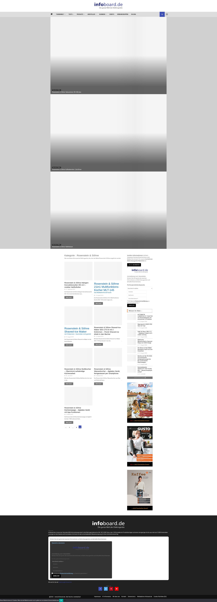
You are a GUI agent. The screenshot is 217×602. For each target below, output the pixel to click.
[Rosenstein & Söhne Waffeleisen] (108, 210)
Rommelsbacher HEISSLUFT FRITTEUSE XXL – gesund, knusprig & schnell (145, 369)
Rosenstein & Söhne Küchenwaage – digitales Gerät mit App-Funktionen (77, 410)
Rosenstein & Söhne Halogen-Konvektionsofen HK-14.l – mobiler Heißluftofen (76, 285)
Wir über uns (116, 596)
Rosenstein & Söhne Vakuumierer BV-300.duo (66, 92)
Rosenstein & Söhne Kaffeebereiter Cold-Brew (66, 169)
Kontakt (123, 596)
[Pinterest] (111, 589)
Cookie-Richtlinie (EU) (160, 596)
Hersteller (91, 14)
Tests (70, 14)
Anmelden (132, 305)
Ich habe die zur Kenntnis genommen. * (70, 573)
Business (102, 14)
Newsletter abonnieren (58, 543)
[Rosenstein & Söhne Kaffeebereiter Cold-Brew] (108, 132)
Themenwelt (60, 14)
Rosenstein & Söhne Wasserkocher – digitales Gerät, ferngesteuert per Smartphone (107, 371)
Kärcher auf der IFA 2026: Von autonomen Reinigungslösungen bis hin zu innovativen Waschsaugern (145, 359)
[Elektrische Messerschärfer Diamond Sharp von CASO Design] (131, 342)
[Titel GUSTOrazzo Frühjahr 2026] (140, 461)
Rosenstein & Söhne (57, 90)
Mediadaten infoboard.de (144, 596)
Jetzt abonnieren (134, 264)
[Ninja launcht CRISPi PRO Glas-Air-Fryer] (131, 326)
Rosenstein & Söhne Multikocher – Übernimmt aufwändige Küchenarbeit (77, 371)
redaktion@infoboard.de (65, 582)
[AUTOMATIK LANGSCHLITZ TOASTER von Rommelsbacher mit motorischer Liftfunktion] (131, 317)
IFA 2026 (133, 14)
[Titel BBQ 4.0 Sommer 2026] (140, 417)
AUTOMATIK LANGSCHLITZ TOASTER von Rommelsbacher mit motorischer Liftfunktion (145, 317)
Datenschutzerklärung (141, 301)
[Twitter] (106, 589)
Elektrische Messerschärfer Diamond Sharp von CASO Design (145, 341)
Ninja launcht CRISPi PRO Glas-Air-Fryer (145, 325)
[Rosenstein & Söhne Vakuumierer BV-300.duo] (108, 55)
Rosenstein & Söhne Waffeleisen (62, 247)
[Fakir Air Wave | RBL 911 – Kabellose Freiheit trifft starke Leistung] (131, 334)
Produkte (80, 14)
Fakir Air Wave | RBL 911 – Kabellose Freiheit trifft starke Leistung (145, 333)
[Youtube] (117, 589)
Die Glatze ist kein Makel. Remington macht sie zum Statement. (145, 349)
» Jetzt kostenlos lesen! (141, 421)
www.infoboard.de (60, 597)
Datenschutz (132, 596)
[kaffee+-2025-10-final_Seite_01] (140, 505)
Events (112, 14)
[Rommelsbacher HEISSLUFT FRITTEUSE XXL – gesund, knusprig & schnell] (131, 369)
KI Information (106, 596)
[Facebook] (100, 589)
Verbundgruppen (122, 14)
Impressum (97, 596)
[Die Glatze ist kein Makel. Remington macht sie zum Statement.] (131, 350)
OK (61, 600)
